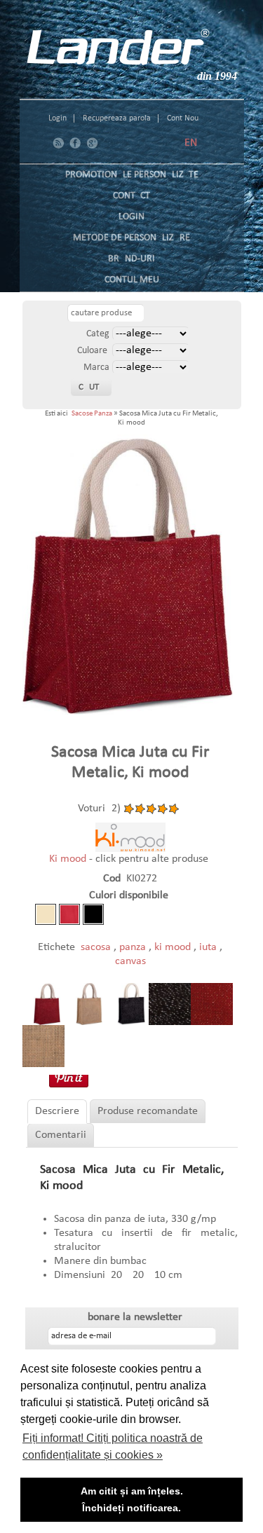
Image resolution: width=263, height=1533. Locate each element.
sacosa (97, 947)
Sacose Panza (92, 414)
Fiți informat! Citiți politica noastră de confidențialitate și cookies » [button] (112, 1446)
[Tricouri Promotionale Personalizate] (118, 47)
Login (57, 118)
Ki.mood (69, 859)
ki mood (174, 947)
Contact (131, 196)
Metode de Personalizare (131, 238)
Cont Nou (182, 118)
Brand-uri (131, 259)
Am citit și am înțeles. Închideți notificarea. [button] (132, 1499)
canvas (130, 961)
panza (134, 947)
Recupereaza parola (117, 118)
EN (190, 143)
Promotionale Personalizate (131, 175)
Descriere (57, 1111)
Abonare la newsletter (131, 1317)
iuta (209, 947)
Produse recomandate (147, 1111)
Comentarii (60, 1135)
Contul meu (131, 280)
